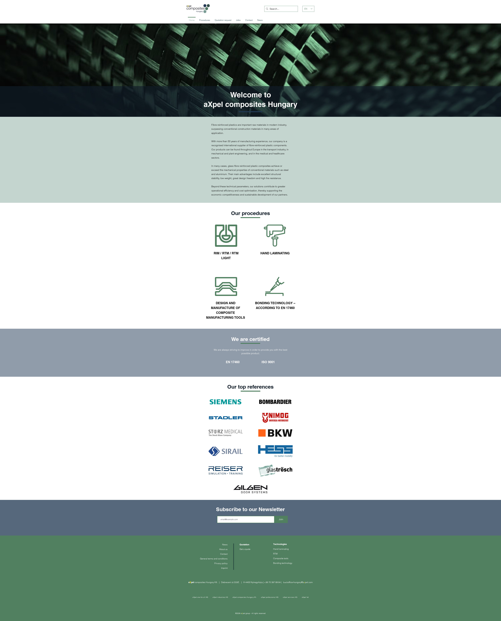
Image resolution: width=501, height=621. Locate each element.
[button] (220, 597)
